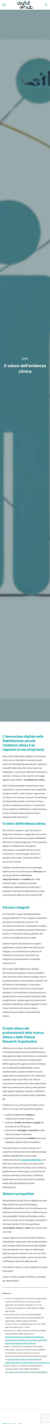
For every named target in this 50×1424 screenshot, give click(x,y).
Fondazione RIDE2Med (30, 1159)
